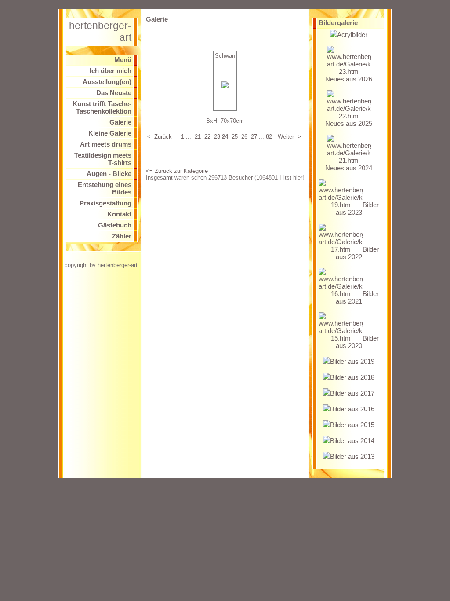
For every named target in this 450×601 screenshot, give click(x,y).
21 (198, 136)
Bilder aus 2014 (352, 440)
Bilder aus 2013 (352, 456)
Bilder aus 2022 (357, 253)
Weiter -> (289, 136)
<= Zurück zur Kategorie (177, 171)
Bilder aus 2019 (352, 361)
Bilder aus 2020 (357, 341)
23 (217, 136)
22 (207, 136)
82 (269, 136)
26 (244, 136)
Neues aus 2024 (348, 168)
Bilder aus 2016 (352, 409)
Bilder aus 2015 (352, 425)
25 (235, 136)
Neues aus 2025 (348, 123)
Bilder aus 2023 (357, 208)
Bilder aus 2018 (352, 377)
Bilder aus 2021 (357, 297)
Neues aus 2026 (348, 79)
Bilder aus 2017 (352, 393)
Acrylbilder (352, 34)
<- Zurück (159, 136)
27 (254, 136)
